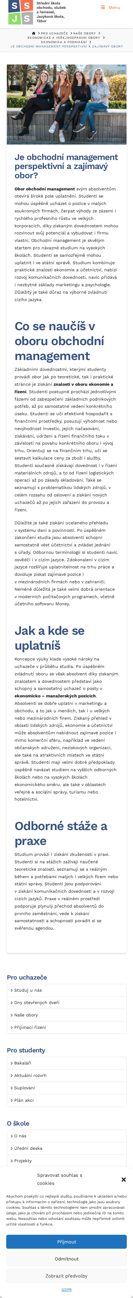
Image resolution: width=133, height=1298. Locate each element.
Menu (114, 7)
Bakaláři (22, 1062)
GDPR (67, 1289)
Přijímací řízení (30, 1027)
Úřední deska (28, 1148)
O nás (20, 1135)
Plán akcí (24, 1100)
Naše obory (26, 1014)
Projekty (23, 1160)
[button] (124, 1179)
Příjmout (66, 1242)
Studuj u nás (28, 990)
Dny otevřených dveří (36, 1002)
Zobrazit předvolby (66, 1276)
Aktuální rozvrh (30, 1075)
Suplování (24, 1087)
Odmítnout (67, 1259)
